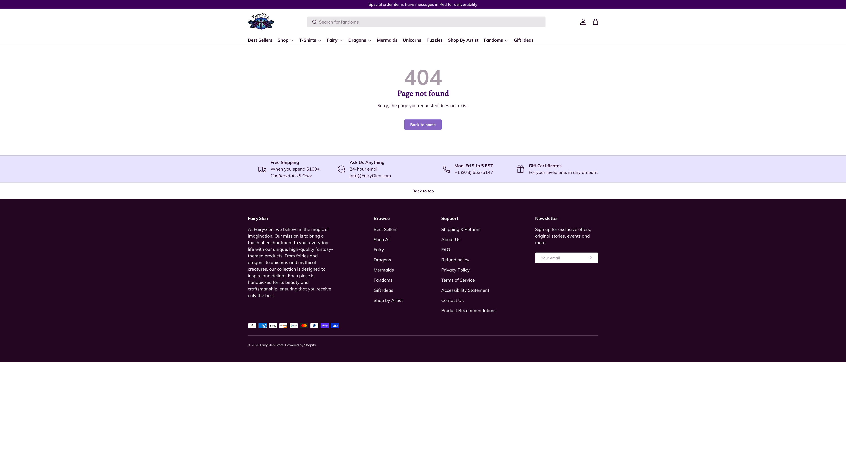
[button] (595, 22)
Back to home (423, 124)
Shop (283, 40)
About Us (450, 239)
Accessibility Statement (465, 290)
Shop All (382, 239)
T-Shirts (307, 40)
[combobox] (426, 22)
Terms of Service (458, 280)
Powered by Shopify (300, 345)
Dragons (357, 40)
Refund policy (455, 259)
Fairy (332, 40)
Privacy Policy (455, 270)
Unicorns (412, 40)
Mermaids (387, 40)
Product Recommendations (469, 310)
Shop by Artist (388, 300)
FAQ (445, 249)
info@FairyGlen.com (370, 175)
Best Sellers (260, 40)
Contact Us (452, 300)
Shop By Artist (463, 40)
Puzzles (435, 40)
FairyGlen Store (272, 345)
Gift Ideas (524, 40)
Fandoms (493, 40)
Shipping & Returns (461, 229)
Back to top (423, 190)
